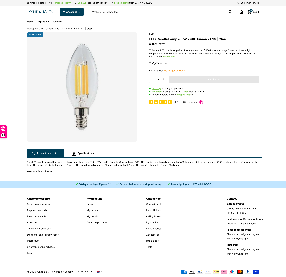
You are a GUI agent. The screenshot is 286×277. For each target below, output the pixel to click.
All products (43, 21)
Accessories (152, 234)
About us (32, 222)
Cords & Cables (154, 204)
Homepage (32, 28)
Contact (57, 21)
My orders (92, 210)
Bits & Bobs (152, 240)
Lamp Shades (153, 228)
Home (30, 21)
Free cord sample (36, 216)
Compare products (97, 222)
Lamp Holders (153, 210)
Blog (29, 253)
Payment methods (37, 210)
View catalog (70, 11)
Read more (169, 56)
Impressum (33, 240)
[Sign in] (241, 12)
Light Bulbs (152, 222)
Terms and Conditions (39, 228)
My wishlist (93, 216)
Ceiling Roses (153, 216)
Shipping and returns (38, 204)
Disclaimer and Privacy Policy (43, 234)
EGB (151, 33)
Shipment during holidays (41, 246)
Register (91, 204)
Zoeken (230, 12)
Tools (149, 246)
